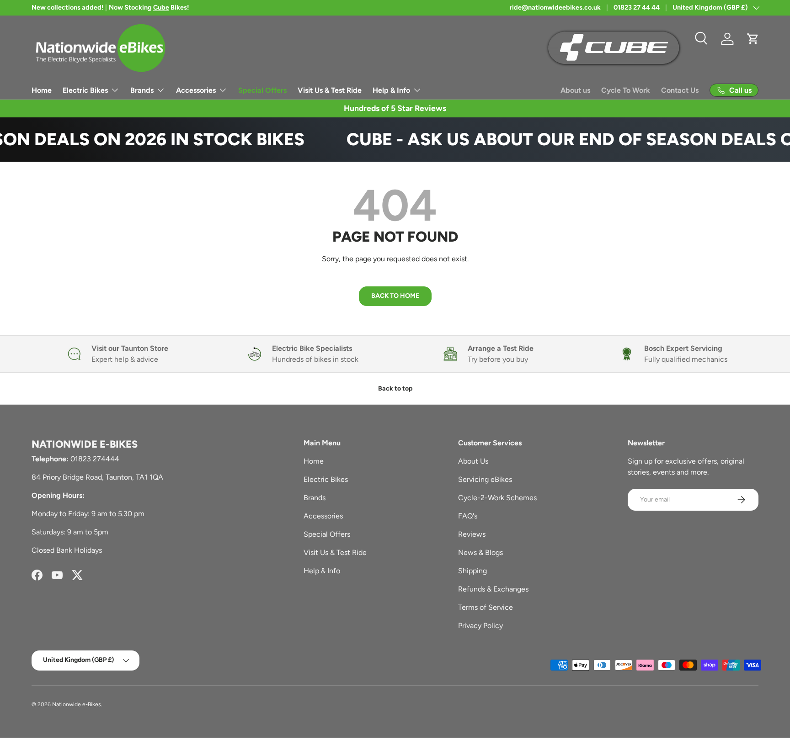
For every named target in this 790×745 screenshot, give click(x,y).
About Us (473, 461)
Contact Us (680, 90)
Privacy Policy (480, 625)
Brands (142, 90)
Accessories (196, 90)
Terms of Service (485, 607)
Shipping (472, 570)
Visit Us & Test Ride (330, 90)
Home (42, 90)
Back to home (395, 296)
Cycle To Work (625, 90)
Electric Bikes (85, 90)
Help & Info (391, 90)
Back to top (395, 388)
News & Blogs (480, 552)
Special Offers (262, 90)
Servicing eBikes (485, 479)
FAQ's (467, 516)
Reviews (472, 534)
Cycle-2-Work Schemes (497, 497)
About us (575, 90)
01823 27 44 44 (637, 7)
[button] (753, 39)
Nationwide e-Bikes (76, 704)
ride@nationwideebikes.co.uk (555, 7)
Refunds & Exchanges (493, 589)
